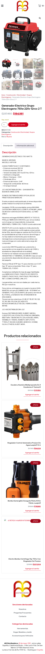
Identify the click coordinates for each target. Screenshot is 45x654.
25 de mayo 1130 (25, 643)
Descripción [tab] (8, 145)
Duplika (40, 650)
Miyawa (9, 137)
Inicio (3, 95)
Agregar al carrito (18, 125)
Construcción (11, 95)
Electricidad (21, 95)
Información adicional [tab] (25, 145)
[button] (40, 18)
